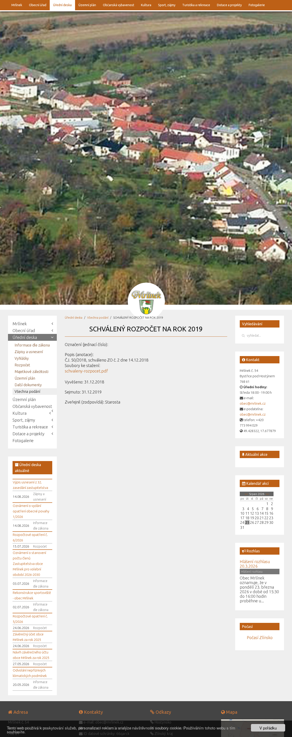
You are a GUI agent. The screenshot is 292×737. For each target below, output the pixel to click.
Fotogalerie (257, 5)
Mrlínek (16, 5)
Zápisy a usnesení (29, 352)
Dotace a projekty (229, 5)
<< (246, 494)
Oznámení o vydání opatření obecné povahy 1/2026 (31, 511)
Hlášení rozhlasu (252, 571)
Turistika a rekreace (196, 5)
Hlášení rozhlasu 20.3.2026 (255, 563)
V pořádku (268, 728)
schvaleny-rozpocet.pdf (86, 371)
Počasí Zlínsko (260, 637)
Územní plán (87, 5)
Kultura (146, 5)
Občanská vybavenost (118, 5)
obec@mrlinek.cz (253, 403)
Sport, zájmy (166, 5)
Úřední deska (62, 5)
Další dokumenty (28, 385)
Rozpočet (22, 365)
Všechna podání (97, 317)
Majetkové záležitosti (31, 372)
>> (267, 494)
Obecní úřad (37, 5)
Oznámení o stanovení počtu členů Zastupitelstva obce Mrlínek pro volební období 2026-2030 (29, 564)
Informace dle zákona (32, 345)
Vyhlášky (22, 358)
